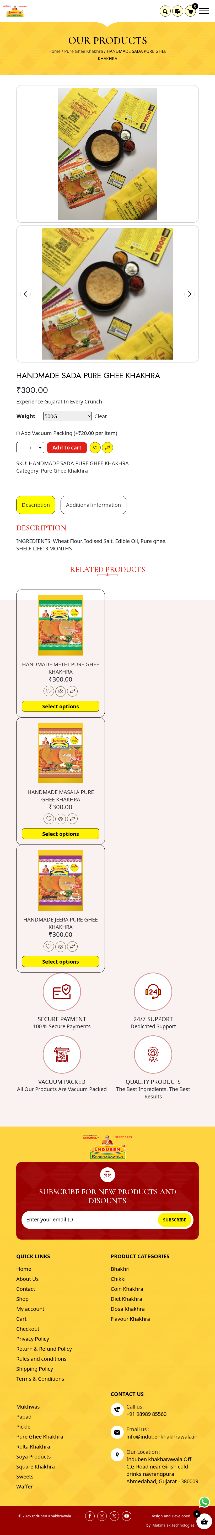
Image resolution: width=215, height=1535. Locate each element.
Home (55, 51)
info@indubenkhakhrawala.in (161, 1436)
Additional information (93, 504)
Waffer (24, 1486)
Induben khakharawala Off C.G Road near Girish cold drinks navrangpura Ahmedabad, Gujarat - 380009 (162, 1470)
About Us (27, 1278)
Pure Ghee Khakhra (83, 51)
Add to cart (67, 447)
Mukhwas (28, 1406)
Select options (60, 706)
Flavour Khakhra (130, 1318)
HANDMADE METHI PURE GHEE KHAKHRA (60, 668)
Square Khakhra (35, 1466)
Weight (26, 415)
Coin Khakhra (127, 1288)
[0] (190, 11)
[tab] (35, 505)
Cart (21, 1318)
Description (36, 504)
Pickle (23, 1426)
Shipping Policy (34, 1368)
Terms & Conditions (40, 1378)
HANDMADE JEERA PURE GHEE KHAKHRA (60, 923)
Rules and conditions (41, 1358)
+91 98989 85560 (146, 1414)
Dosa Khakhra (128, 1308)
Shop (22, 1298)
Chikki (118, 1278)
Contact (25, 1288)
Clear (100, 416)
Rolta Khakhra (33, 1446)
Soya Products (33, 1456)
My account (30, 1308)
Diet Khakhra (126, 1298)
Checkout (27, 1328)
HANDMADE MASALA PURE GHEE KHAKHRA (61, 796)
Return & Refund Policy (44, 1348)
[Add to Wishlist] (95, 447)
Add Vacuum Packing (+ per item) (68, 433)
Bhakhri (120, 1268)
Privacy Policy (32, 1338)
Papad (23, 1416)
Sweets (25, 1476)
